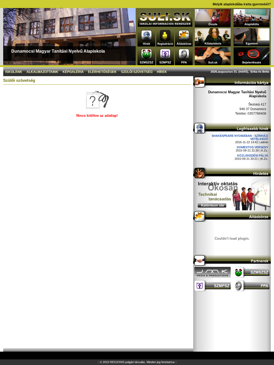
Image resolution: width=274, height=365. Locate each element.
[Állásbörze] (184, 45)
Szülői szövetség (137, 72)
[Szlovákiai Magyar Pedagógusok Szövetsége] (165, 63)
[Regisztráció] (165, 45)
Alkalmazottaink (42, 72)
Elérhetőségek (102, 72)
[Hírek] (146, 45)
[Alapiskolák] (251, 25)
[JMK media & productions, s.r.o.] (212, 277)
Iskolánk (13, 72)
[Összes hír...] (232, 132)
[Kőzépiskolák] (213, 44)
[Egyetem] (251, 44)
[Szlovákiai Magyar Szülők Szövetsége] (146, 63)
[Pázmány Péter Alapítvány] (184, 63)
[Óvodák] (213, 25)
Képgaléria (73, 72)
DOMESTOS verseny (252, 147)
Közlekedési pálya (252, 155)
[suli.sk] (165, 25)
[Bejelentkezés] (251, 63)
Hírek (162, 72)
